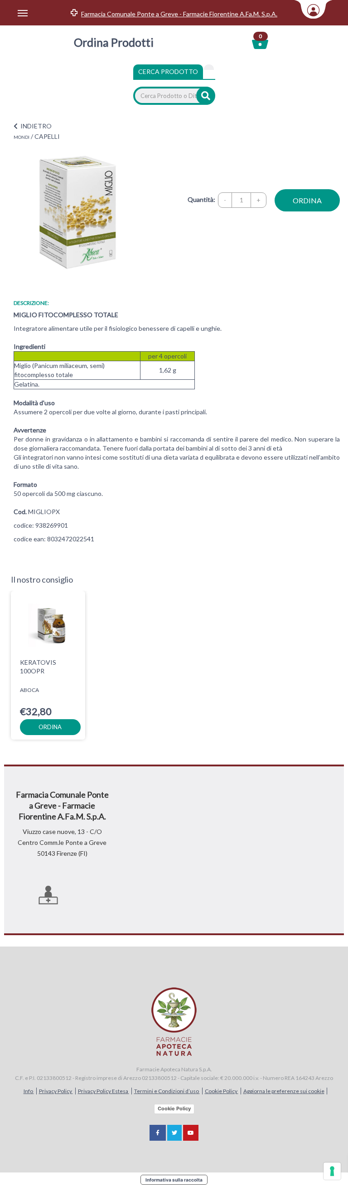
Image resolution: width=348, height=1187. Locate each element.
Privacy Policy (56, 1091)
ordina (307, 200)
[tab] (209, 67)
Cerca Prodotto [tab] (168, 71)
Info (29, 1091)
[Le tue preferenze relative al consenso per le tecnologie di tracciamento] (332, 1171)
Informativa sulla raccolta (174, 1179)
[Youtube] (190, 1133)
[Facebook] (158, 1133)
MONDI (21, 137)
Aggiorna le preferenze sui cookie (283, 1091)
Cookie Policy (221, 1091)
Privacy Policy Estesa (103, 1091)
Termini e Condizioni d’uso (167, 1091)
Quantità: (201, 199)
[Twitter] (174, 1133)
